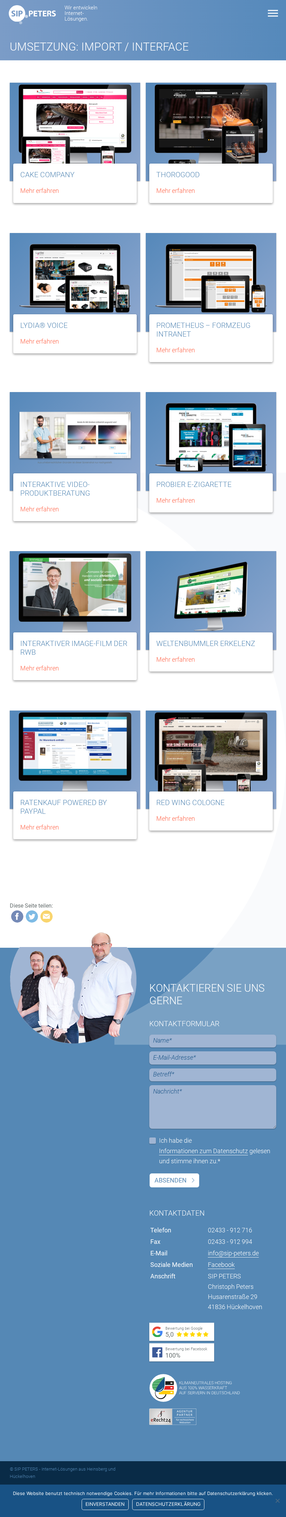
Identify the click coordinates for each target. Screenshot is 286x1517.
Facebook (221, 1264)
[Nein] (277, 1500)
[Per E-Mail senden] (46, 916)
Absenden (171, 1180)
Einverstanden (105, 1504)
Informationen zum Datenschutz (203, 1151)
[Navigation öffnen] (273, 13)
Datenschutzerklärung (168, 1504)
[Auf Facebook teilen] (17, 916)
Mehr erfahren (39, 190)
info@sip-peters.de (233, 1253)
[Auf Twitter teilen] (32, 916)
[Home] (32, 13)
